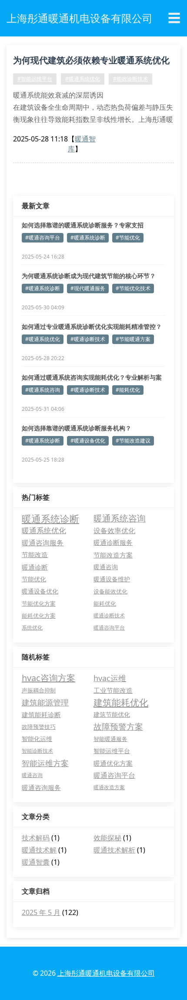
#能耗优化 (128, 389)
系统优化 (32, 627)
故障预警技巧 (39, 727)
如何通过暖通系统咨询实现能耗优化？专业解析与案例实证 (92, 377)
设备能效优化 (110, 591)
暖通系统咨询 (120, 518)
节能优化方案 (39, 603)
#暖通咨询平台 (42, 237)
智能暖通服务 (110, 739)
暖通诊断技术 (109, 615)
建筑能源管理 (45, 702)
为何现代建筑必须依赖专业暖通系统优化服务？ (91, 61)
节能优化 (34, 579)
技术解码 (36, 838)
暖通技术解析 (114, 850)
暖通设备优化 (40, 591)
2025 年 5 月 (41, 912)
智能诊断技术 (37, 750)
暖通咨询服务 (42, 543)
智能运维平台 (112, 751)
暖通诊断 (35, 567)
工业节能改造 (113, 690)
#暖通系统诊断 (87, 237)
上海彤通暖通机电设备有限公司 (106, 973)
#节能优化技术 (133, 288)
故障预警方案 (118, 726)
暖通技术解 (39, 850)
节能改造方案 (113, 555)
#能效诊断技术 (130, 78)
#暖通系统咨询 (42, 389)
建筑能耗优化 (121, 702)
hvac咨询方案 (48, 678)
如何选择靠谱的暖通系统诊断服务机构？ (76, 428)
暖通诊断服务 (113, 542)
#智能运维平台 (34, 78)
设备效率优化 (114, 530)
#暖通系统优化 (82, 78)
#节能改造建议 (133, 440)
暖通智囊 (36, 862)
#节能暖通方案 (133, 339)
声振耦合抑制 (39, 690)
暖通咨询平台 (109, 627)
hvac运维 (110, 678)
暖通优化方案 (113, 763)
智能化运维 (37, 738)
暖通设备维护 (112, 579)
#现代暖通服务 (87, 288)
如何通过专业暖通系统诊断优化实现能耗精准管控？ (92, 326)
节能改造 (35, 554)
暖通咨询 (106, 567)
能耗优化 (105, 603)
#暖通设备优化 (87, 440)
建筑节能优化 (112, 714)
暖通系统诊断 (50, 518)
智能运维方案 (45, 763)
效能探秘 (107, 838)
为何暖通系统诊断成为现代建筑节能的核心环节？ (89, 276)
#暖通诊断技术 (87, 339)
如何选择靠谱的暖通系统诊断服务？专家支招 (83, 225)
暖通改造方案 (109, 787)
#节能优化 (128, 237)
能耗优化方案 (39, 616)
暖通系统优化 (44, 530)
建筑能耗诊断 (41, 714)
